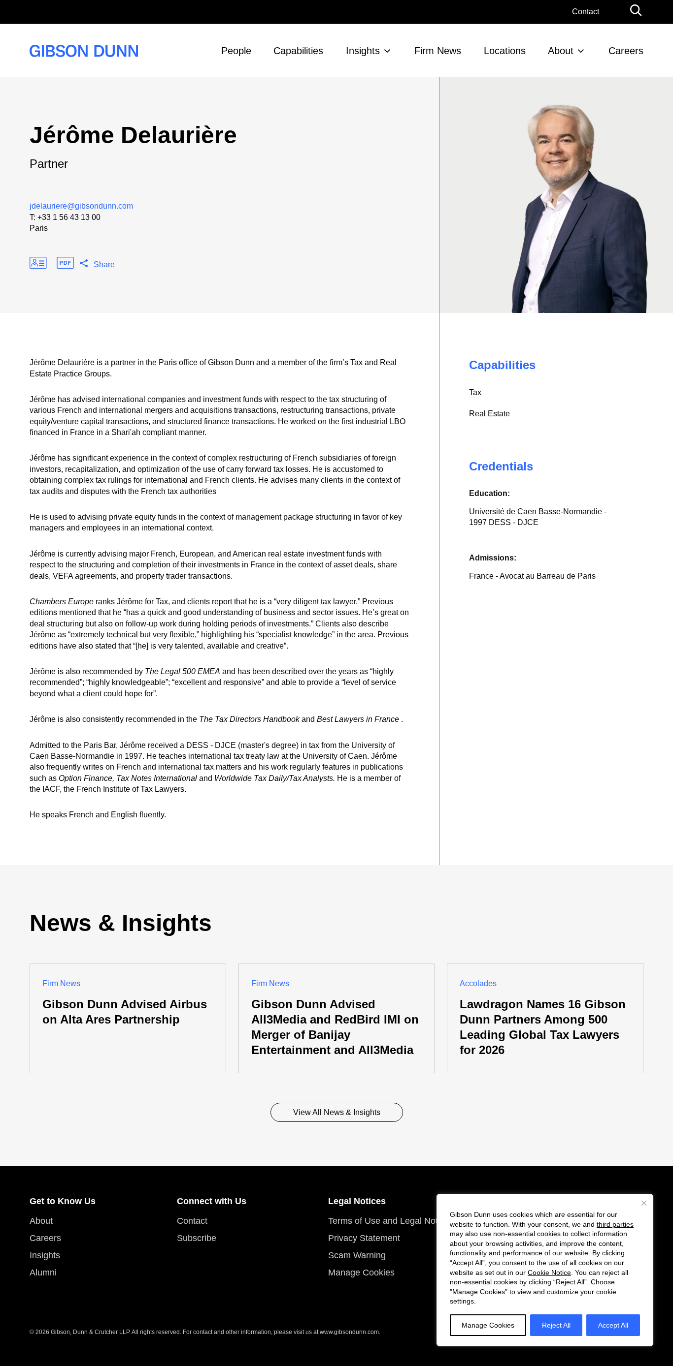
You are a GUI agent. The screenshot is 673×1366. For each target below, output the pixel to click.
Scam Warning (357, 1255)
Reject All (556, 1325)
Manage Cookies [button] (361, 1272)
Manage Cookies (488, 1325)
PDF (65, 263)
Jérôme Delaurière (133, 135)
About (560, 50)
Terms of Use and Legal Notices (391, 1221)
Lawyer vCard (38, 263)
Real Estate (489, 413)
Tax (475, 392)
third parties (615, 1224)
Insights (363, 50)
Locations (505, 50)
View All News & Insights (336, 1112)
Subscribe (196, 1238)
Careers (625, 50)
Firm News (437, 50)
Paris (39, 228)
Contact (585, 11)
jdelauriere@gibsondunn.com (81, 206)
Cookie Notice (549, 1272)
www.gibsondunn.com (349, 1332)
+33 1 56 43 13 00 (69, 217)
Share (104, 264)
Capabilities (298, 50)
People (236, 50)
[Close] (643, 1203)
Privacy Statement (364, 1238)
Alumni (43, 1272)
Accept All (613, 1325)
